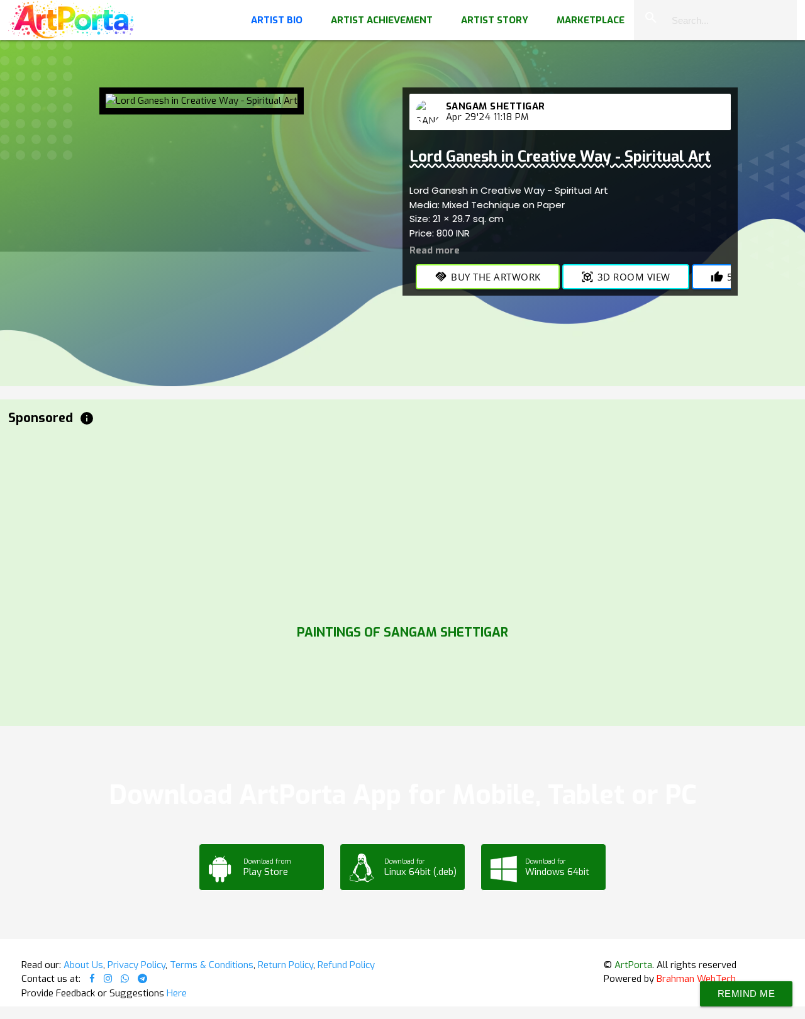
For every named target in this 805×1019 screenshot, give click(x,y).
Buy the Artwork (488, 276)
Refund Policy (346, 965)
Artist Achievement (382, 20)
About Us (83, 965)
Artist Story (494, 20)
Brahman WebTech (696, 978)
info (86, 418)
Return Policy (285, 965)
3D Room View (625, 276)
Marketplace (591, 20)
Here (177, 993)
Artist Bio (277, 20)
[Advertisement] (385, 522)
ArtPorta (633, 965)
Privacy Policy (136, 965)
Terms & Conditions (211, 965)
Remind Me (746, 993)
